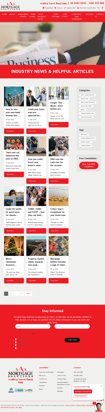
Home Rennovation (87, 138)
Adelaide (84, 134)
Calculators (43, 382)
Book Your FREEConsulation (88, 165)
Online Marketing (87, 113)
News (83, 110)
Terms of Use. (70, 405)
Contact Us (43, 379)
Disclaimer (60, 372)
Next (28, 293)
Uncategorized (86, 117)
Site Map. (18, 408)
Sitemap (60, 391)
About (12, 14)
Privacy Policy (61, 379)
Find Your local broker (46, 372)
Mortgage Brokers (88, 102)
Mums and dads (86, 106)
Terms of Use (61, 376)
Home (4, 14)
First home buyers (87, 95)
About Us (42, 376)
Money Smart (86, 142)
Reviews (90, 14)
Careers (60, 388)
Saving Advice (86, 146)
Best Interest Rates (42, 16)
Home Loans (32, 15)
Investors (84, 99)
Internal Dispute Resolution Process (63, 383)
